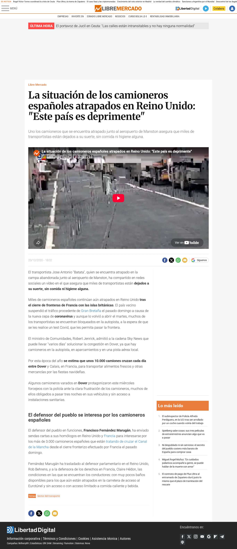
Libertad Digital (93, 529)
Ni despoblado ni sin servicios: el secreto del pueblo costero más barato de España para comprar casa (183, 449)
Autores (125, 538)
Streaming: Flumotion (63, 543)
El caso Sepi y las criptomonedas (101, 2)
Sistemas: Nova (82, 543)
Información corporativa (23, 538)
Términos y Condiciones (59, 538)
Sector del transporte (48, 496)
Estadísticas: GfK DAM (40, 543)
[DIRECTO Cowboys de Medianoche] (206, 8)
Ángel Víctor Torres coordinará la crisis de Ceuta (34, 2)
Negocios (120, 16)
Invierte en (77, 16)
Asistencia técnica (104, 538)
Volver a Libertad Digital (187, 8)
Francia (109, 436)
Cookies (83, 538)
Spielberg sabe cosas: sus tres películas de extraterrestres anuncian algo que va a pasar (183, 434)
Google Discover (208, 536)
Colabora (219, 8)
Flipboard (215, 536)
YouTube (202, 536)
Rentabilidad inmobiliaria (164, 16)
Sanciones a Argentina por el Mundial (198, 2)
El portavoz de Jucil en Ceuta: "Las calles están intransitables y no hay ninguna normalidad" (125, 26)
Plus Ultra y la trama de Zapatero (71, 2)
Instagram (195, 536)
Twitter (189, 536)
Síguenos (202, 260)
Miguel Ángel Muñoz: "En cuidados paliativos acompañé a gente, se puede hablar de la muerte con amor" (183, 463)
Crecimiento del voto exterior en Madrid (134, 2)
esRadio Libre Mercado (99, 16)
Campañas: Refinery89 (18, 543)
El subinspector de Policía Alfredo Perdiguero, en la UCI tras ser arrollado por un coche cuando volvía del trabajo (182, 420)
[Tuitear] (171, 260)
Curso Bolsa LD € (137, 16)
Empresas (63, 16)
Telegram (222, 536)
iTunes (182, 542)
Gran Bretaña (91, 311)
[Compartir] (164, 260)
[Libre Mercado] (118, 8)
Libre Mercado (37, 84)
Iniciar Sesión (232, 8)
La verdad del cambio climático (166, 2)
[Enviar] (178, 260)
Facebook (182, 536)
